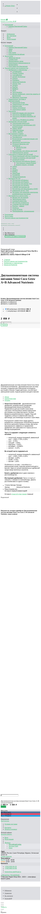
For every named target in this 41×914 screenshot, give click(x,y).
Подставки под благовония (18, 66)
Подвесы (15, 208)
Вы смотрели (11, 36)
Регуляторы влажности (20, 202)
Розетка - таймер (18, 206)
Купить (3, 806)
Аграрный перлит (18, 159)
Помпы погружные (19, 108)
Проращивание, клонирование (23, 211)
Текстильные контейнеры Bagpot (24, 161)
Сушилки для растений (20, 204)
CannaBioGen (17, 75)
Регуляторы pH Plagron (20, 182)
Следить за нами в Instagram (15, 236)
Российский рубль (14, 844)
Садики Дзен (13, 59)
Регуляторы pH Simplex (20, 185)
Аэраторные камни (19, 109)
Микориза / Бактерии (19, 97)
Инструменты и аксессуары (18, 196)
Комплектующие (18, 130)
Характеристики (10, 399)
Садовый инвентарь (19, 201)
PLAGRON (16, 175)
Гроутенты (12, 111)
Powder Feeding (18, 73)
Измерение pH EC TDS (20, 190)
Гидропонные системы (20, 104)
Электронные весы (19, 199)
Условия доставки (11, 824)
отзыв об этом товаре (19, 494)
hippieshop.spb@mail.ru (13, 872)
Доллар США (13, 846)
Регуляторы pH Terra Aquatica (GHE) (25, 189)
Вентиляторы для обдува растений (24, 151)
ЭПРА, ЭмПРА (17, 132)
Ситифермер (17, 71)
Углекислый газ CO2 (19, 135)
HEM (10, 51)
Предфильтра (17, 137)
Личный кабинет (6, 834)
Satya (10, 49)
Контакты (8, 827)
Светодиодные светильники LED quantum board (23, 126)
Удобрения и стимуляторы (17, 70)
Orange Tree (16, 84)
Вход (8, 37)
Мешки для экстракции (20, 197)
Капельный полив (18, 102)
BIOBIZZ (15, 89)
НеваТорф (16, 173)
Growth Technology (18, 77)
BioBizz (15, 171)
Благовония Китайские (16, 54)
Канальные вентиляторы (21, 142)
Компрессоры (17, 106)
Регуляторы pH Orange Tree (22, 184)
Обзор (7, 397)
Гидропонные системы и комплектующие (17, 100)
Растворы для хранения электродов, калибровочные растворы (25, 193)
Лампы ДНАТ (17, 128)
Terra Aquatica (17, 92)
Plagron (15, 78)
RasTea (15, 87)
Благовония (9, 24)
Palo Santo (12, 52)
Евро (10, 848)
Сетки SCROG (17, 209)
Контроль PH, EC (14, 178)
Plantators (15, 80)
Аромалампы (13, 65)
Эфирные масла (14, 58)
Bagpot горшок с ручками (25, 165)
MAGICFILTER (21, 147)
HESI (14, 90)
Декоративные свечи (15, 61)
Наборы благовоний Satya (17, 26)
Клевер (18, 149)
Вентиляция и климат (16, 134)
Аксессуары (9, 56)
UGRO (14, 166)
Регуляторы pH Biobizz (20, 180)
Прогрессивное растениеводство (16, 68)
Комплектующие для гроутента (23, 113)
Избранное (11, 34)
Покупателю (5, 821)
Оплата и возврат (11, 829)
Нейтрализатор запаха (20, 152)
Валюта (7, 843)
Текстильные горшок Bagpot (26, 163)
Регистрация (11, 39)
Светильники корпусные (20, 123)
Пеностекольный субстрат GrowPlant (25, 156)
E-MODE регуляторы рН (20, 187)
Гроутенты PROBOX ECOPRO (23, 120)
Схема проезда (6, 856)
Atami (14, 168)
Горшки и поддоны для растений (23, 158)
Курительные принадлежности (19, 63)
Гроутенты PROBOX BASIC (22, 115)
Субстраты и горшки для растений (20, 154)
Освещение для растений (17, 121)
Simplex (15, 85)
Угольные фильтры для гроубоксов (20, 145)
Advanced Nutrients (19, 82)
